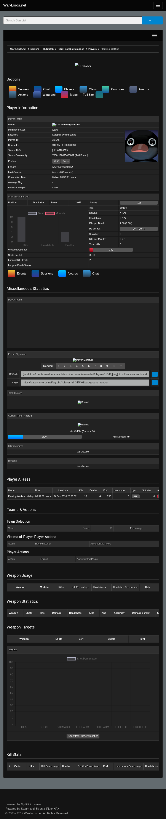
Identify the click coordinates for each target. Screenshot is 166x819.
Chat (46, 89)
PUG (56, 161)
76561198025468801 (63, 155)
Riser (49, 808)
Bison (39, 808)
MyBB (25, 804)
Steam (25, 808)
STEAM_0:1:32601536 (64, 145)
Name (11, 490)
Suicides (146, 490)
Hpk (134, 490)
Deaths (93, 490)
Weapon (20, 587)
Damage (56, 613)
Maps (74, 94)
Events (21, 273)
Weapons (49, 94)
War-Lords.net (14, 5)
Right (142, 639)
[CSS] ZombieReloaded (71, 49)
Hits (42, 613)
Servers (34, 49)
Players (92, 49)
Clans (93, 89)
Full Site (88, 94)
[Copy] (155, 374)
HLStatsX (48, 49)
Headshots (119, 490)
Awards (144, 89)
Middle (111, 639)
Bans (65, 161)
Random (48, 366)
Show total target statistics (83, 736)
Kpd (105, 490)
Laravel (37, 804)
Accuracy (119, 613)
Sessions (47, 273)
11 (121, 366)
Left (81, 639)
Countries (117, 89)
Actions (23, 94)
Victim (17, 766)
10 (113, 366)
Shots (29, 613)
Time (37, 490)
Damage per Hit (141, 613)
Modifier (44, 587)
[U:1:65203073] (60, 150)
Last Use (63, 490)
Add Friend (81, 155)
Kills (81, 490)
